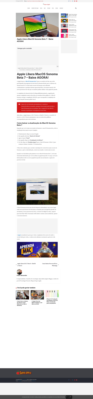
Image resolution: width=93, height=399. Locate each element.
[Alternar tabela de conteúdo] (57, 66)
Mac (45, 8)
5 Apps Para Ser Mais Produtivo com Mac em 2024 (37, 303)
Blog (41, 8)
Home (28, 8)
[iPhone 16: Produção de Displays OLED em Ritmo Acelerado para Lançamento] (52, 291)
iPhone (48, 8)
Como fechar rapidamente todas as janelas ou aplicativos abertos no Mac (73, 25)
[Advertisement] (37, 57)
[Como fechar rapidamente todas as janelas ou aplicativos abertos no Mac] (64, 26)
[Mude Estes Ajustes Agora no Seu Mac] (64, 16)
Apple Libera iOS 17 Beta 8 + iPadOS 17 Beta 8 (26, 264)
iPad (53, 8)
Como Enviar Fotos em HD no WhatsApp (49, 264)
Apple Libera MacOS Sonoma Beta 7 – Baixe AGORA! (30, 68)
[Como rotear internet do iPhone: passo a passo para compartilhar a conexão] (64, 36)
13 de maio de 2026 (73, 27)
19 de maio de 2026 (73, 22)
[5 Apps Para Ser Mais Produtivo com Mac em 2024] (37, 291)
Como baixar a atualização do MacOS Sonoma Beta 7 (30, 69)
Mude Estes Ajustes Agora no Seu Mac (33, 1)
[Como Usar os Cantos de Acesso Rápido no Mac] (64, 21)
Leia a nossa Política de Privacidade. (59, 397)
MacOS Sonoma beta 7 (31, 81)
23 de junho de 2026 (73, 17)
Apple (19, 235)
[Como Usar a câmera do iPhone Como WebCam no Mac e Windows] (22, 291)
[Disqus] (37, 322)
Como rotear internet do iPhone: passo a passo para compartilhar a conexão (73, 35)
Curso (56, 8)
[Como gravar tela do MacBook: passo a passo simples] (64, 31)
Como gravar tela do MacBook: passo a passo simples (73, 30)
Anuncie (61, 8)
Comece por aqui (34, 8)
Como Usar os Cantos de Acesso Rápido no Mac (72, 20)
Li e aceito (69, 397)
